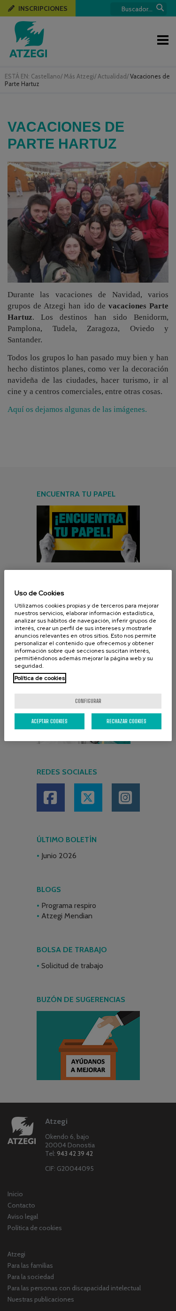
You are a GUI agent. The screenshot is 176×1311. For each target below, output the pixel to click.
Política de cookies (40, 678)
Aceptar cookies (49, 721)
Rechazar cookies (126, 721)
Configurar (88, 700)
